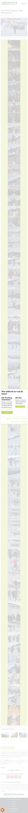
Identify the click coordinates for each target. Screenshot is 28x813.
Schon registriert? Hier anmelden (19, 421)
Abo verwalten (23, 418)
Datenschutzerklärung (6, 409)
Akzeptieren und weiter (7, 412)
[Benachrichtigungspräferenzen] (2, 810)
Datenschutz (15, 418)
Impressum (8, 418)
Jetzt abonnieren (20, 406)
